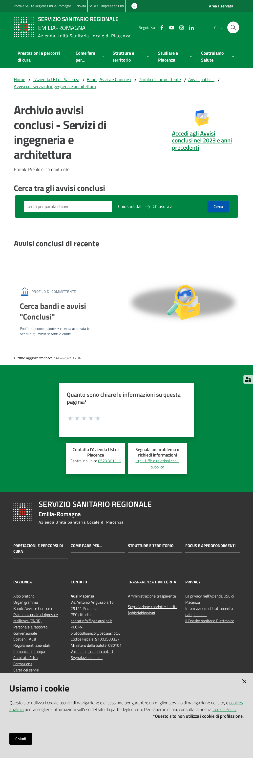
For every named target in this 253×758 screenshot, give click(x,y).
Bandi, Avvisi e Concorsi (109, 79)
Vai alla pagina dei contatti (92, 651)
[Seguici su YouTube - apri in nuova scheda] (170, 27)
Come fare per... (86, 546)
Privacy (193, 582)
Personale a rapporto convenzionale (30, 630)
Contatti (79, 582)
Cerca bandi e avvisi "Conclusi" (53, 311)
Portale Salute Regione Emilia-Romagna (42, 5)
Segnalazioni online (87, 658)
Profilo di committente (160, 79)
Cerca (218, 206)
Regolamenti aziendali (31, 645)
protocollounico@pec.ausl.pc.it (95, 633)
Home (19, 79)
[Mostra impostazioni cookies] (248, 379)
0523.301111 (109, 461)
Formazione (22, 664)
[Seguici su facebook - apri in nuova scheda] (160, 27)
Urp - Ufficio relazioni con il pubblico (157, 464)
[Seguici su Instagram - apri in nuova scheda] (180, 27)
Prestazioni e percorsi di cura (38, 548)
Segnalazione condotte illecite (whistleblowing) (152, 610)
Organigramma (25, 602)
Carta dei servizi (26, 670)
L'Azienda (22, 582)
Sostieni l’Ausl (24, 639)
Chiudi (20, 739)
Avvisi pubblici (201, 79)
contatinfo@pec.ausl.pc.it (91, 621)
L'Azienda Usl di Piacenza (56, 79)
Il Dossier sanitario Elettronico (209, 621)
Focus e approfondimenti (210, 546)
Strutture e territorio (150, 546)
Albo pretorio (23, 596)
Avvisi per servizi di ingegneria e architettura (55, 86)
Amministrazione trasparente (152, 596)
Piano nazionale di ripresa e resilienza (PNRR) (35, 618)
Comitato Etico (25, 658)
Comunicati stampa (29, 651)
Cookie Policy (224, 709)
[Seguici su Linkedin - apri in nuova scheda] (189, 27)
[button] (233, 27)
